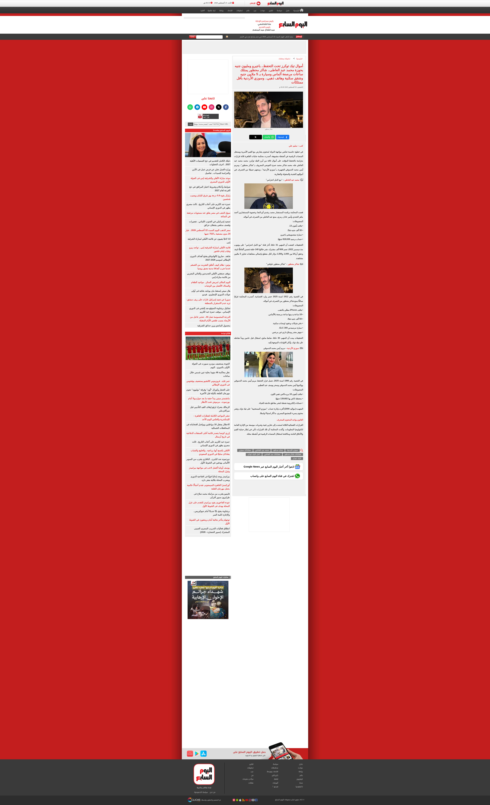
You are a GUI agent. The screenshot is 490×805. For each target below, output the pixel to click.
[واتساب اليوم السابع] (190, 107)
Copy (190, 124)
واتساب (267, 137)
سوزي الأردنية (293, 348)
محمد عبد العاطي (292, 180)
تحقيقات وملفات (284, 59)
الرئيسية (299, 59)
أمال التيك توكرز (254, 454)
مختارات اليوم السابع (220, 577)
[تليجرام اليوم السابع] (197, 107)
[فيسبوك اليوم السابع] (226, 107)
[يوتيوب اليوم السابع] (204, 107)
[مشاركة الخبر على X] (255, 137)
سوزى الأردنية (292, 450)
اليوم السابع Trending (221, 130)
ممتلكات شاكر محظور (293, 454)
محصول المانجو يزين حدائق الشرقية (213, 325)
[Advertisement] (245, 722)
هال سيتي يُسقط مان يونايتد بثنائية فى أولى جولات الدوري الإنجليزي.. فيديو (265, 36)
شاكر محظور (293, 264)
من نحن (212, 792)
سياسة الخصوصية (201, 792)
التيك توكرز (297, 458)
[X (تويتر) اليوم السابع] (219, 107)
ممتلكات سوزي (245, 450)
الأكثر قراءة (225, 333)
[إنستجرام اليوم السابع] (211, 107)
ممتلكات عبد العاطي (272, 454)
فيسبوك (281, 137)
